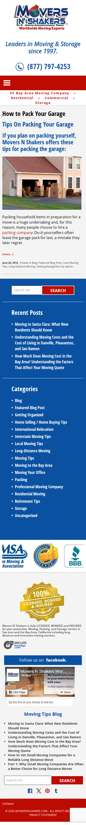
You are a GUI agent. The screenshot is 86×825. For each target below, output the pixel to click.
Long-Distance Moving (21, 266)
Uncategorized (26, 515)
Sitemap (8, 804)
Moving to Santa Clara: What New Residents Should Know (41, 327)
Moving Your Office (30, 472)
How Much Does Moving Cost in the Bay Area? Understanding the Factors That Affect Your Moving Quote (44, 361)
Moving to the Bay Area (33, 465)
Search (58, 290)
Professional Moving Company (39, 486)
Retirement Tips (27, 501)
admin (69, 266)
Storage (21, 508)
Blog (34, 262)
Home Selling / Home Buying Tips (41, 422)
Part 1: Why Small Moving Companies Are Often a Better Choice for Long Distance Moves (45, 766)
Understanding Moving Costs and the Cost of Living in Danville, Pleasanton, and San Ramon (44, 342)
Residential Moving (30, 494)
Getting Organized (29, 414)
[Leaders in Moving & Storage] (43, 17)
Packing (41, 266)
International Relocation (34, 429)
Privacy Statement (43, 815)
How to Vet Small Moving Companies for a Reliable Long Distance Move (41, 757)
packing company (17, 232)
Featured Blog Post (50, 262)
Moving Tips (24, 458)
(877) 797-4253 (48, 66)
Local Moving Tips (29, 443)
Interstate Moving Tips (33, 436)
